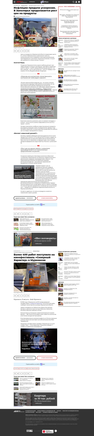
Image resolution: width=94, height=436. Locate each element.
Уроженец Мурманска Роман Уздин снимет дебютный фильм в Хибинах (27, 383)
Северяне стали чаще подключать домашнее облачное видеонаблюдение (69, 21)
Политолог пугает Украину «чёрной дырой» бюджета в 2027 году (71, 285)
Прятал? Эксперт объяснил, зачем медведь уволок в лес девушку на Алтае (71, 268)
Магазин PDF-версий (29, 412)
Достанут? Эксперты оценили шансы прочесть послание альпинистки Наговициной (72, 272)
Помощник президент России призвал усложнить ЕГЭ (70, 294)
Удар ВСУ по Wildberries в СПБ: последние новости (70, 289)
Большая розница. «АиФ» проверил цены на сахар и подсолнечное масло (47, 219)
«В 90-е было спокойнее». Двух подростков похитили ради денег (71, 54)
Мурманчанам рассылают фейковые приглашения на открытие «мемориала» (69, 32)
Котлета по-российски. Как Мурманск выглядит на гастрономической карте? (25, 228)
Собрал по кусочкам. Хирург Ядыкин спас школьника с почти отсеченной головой (72, 277)
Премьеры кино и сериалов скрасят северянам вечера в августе (47, 379)
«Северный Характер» (36, 303)
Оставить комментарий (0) (47, 198)
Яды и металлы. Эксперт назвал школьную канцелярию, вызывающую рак (71, 59)
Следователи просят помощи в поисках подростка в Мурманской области (69, 27)
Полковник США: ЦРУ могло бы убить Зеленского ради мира (71, 89)
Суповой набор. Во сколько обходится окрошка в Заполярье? (36, 111)
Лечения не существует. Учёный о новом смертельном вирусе (71, 50)
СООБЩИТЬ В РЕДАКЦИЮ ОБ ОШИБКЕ (50, 412)
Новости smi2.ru (18, 247)
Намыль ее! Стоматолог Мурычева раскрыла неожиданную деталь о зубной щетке (71, 41)
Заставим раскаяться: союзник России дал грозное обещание (70, 80)
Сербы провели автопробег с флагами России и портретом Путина (72, 76)
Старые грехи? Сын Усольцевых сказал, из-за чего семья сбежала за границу (72, 263)
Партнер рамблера (37, 430)
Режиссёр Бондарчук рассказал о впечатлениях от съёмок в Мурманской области (27, 388)
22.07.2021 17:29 (17, 5)
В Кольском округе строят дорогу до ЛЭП (69, 10)
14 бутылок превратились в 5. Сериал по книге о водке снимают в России (48, 383)
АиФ (23, 47)
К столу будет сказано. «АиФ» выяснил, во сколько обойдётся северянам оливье (26, 224)
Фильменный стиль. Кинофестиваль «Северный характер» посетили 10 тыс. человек (36, 344)
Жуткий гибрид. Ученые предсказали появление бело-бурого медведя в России (72, 64)
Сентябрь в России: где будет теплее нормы (72, 71)
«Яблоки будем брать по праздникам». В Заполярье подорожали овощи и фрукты (47, 224)
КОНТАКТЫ (59, 410)
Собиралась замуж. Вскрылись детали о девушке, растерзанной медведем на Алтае (71, 45)
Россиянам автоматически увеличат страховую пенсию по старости (71, 303)
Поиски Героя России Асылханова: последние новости (71, 85)
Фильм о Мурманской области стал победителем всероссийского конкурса (26, 379)
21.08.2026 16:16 (17, 251)
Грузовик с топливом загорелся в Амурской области (71, 298)
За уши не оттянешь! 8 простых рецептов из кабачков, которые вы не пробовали (72, 254)
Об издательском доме (30, 410)
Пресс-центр (38, 412)
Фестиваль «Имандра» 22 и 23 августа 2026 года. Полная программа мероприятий (69, 16)
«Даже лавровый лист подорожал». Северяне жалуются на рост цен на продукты (27, 219)
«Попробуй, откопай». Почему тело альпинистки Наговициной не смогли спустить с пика (71, 259)
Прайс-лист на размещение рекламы (71, 410)
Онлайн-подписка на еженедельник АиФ (46, 410)
